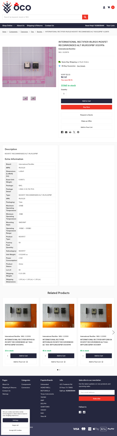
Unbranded (45, 384)
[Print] (70, 132)
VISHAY (43, 410)
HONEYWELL (46, 387)
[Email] (66, 132)
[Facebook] (62, 132)
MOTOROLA (45, 391)
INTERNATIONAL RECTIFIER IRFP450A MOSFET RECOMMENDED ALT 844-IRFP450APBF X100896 (20, 342)
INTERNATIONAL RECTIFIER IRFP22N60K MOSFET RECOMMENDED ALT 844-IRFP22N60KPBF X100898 (58, 342)
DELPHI (43, 403)
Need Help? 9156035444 (94, 26)
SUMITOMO (45, 407)
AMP (42, 400)
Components (26, 384)
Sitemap (5, 394)
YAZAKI (43, 397)
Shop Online (7, 26)
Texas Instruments (47, 394)
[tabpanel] (20, 332)
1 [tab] (57, 369)
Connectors (25, 387)
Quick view (20, 316)
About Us (20, 26)
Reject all (15, 425)
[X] (74, 132)
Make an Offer (86, 121)
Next (113, 332)
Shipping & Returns (35, 26)
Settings (15, 420)
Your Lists (110, 26)
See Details (81, 66)
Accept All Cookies (15, 430)
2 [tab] (59, 369)
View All (43, 416)
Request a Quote (86, 115)
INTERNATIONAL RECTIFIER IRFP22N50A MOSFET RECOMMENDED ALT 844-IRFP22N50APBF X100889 (96, 342)
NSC (42, 413)
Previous (3, 332)
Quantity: (64, 89)
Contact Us (49, 26)
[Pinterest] (78, 132)
